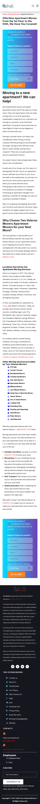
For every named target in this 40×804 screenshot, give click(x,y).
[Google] (12, 666)
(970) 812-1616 (8, 257)
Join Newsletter (13, 782)
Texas (5, 306)
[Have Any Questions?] (4, 734)
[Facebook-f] (27, 666)
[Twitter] (22, 666)
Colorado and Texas (16, 599)
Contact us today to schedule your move (18, 357)
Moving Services (14, 14)
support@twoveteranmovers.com (13, 749)
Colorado (22, 279)
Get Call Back (16, 85)
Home (5, 14)
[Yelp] (17, 666)
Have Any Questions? (11, 738)
